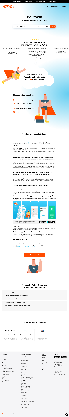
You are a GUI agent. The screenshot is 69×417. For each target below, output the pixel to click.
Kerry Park (23, 374)
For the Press (4, 373)
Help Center (4, 370)
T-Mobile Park (23, 395)
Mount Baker (23, 381)
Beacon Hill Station (24, 360)
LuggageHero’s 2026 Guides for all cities (8, 377)
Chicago (43, 359)
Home (3, 356)
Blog (3, 362)
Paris (42, 363)
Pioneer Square (24, 375)
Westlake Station (24, 398)
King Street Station (24, 405)
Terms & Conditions (5, 380)
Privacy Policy (4, 378)
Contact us (56, 374)
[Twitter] (61, 374)
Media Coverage (6, 374)
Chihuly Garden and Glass (25, 390)
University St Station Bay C (26, 386)
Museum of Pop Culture (25, 372)
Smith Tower (23, 365)
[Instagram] (62, 374)
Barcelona (43, 357)
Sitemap (3, 381)
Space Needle (23, 402)
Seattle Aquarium (24, 392)
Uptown (22, 389)
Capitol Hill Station (24, 407)
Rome (43, 365)
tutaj (23, 229)
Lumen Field (23, 393)
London (43, 360)
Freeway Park (23, 362)
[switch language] (47, 6)
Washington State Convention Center (27, 401)
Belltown (22, 408)
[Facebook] (59, 374)
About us (3, 357)
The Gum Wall (23, 356)
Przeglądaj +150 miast (44, 369)
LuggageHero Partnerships (8, 368)
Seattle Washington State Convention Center (27, 358)
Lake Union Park (24, 366)
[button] (66, 414)
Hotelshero (4, 365)
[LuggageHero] (8, 7)
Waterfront (23, 399)
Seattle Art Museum (24, 369)
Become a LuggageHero (54, 6)
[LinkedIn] (66, 374)
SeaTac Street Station (25, 404)
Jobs (4, 360)
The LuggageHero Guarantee (8, 371)
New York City (44, 362)
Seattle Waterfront (24, 371)
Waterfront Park (24, 363)
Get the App (63, 6)
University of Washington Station (27, 377)
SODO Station (23, 383)
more (39, 55)
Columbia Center (24, 368)
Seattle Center (23, 396)
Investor (4, 359)
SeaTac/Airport (23, 380)
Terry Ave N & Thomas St (25, 387)
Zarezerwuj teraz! (34, 254)
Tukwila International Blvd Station (27, 378)
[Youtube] (64, 374)
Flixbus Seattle (23, 384)
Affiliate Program (5, 367)
